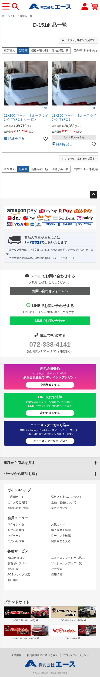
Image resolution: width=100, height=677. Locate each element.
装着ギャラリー (17, 563)
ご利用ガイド (15, 496)
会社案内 (13, 580)
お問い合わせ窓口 (18, 508)
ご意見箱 (56, 569)
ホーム (6, 16)
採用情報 (56, 574)
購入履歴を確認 (61, 530)
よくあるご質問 (17, 502)
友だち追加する (50, 413)
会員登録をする (50, 384)
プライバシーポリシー (76, 655)
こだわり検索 (15, 541)
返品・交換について (63, 502)
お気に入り (58, 524)
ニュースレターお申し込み (68, 557)
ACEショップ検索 (18, 574)
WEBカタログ (16, 557)
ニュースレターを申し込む (50, 441)
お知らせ (13, 569)
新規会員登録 (15, 530)
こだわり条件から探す (80, 40)
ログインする (15, 524)
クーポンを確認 (61, 535)
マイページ (14, 535)
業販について (59, 508)
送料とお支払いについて (66, 496)
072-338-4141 (50, 344)
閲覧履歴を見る (61, 541)
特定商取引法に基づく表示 (42, 655)
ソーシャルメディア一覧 (66, 563)
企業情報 (16, 655)
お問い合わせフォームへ (50, 291)
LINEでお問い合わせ (50, 321)
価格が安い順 (39, 50)
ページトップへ (93, 194)
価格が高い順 (60, 50)
